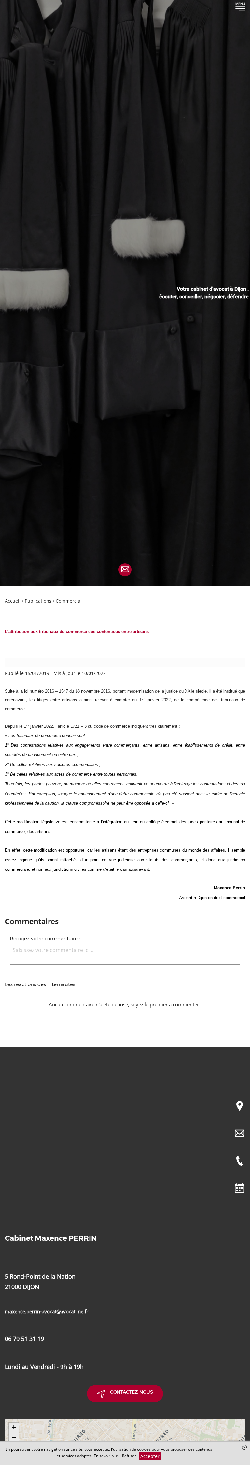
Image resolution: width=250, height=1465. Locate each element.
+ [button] (14, 1427)
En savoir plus (107, 1455)
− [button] (14, 1437)
